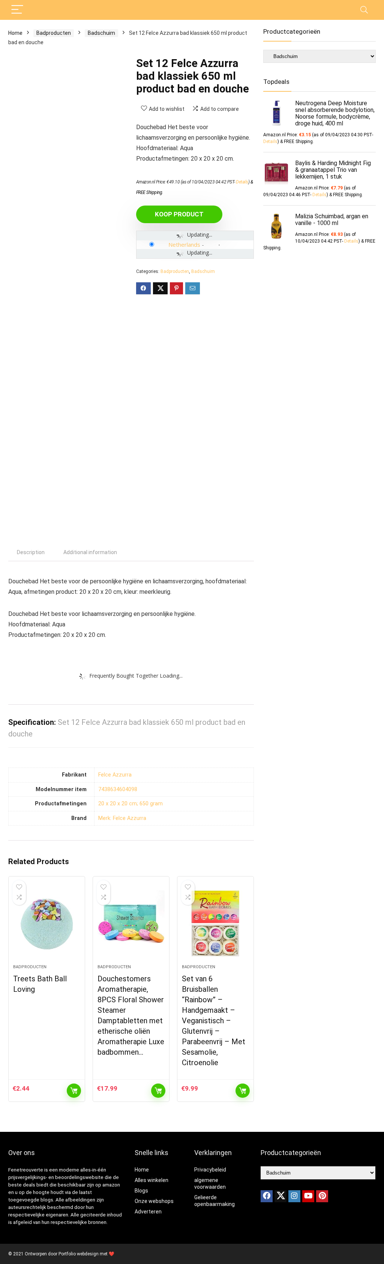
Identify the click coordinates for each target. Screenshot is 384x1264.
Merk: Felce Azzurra (122, 818)
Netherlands (184, 244)
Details (242, 182)
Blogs (141, 1191)
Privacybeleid (210, 1170)
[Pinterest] (322, 1196)
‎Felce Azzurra (115, 775)
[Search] (364, 10)
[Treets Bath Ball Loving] (46, 924)
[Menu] (17, 10)
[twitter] (280, 1196)
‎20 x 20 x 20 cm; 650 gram (130, 803)
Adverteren (148, 1212)
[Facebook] (267, 1196)
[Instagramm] (294, 1196)
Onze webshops (154, 1201)
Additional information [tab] (90, 552)
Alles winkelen (151, 1180)
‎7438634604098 (117, 789)
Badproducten (53, 33)
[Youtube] (308, 1196)
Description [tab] (31, 552)
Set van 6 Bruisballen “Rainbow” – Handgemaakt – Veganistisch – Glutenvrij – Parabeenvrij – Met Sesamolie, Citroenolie (213, 1020)
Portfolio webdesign (78, 1254)
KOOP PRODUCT (179, 214)
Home (15, 33)
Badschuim (101, 33)
